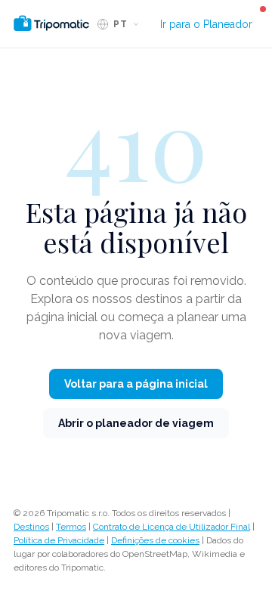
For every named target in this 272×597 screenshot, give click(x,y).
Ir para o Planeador (206, 24)
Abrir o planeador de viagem (136, 423)
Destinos (31, 526)
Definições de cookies (155, 540)
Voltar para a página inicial (136, 384)
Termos (71, 526)
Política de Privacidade (59, 540)
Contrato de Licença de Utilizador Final (171, 526)
